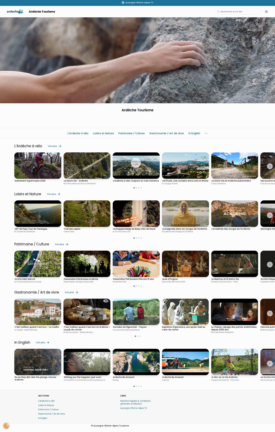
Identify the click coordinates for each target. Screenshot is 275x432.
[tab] (134, 187)
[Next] (270, 166)
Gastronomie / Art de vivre (51, 413)
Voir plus (52, 146)
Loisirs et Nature (46, 405)
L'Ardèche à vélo (46, 400)
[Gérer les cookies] (6, 426)
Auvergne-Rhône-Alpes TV (133, 408)
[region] (137, 60)
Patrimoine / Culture (48, 409)
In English (42, 418)
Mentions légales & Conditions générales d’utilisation (135, 402)
